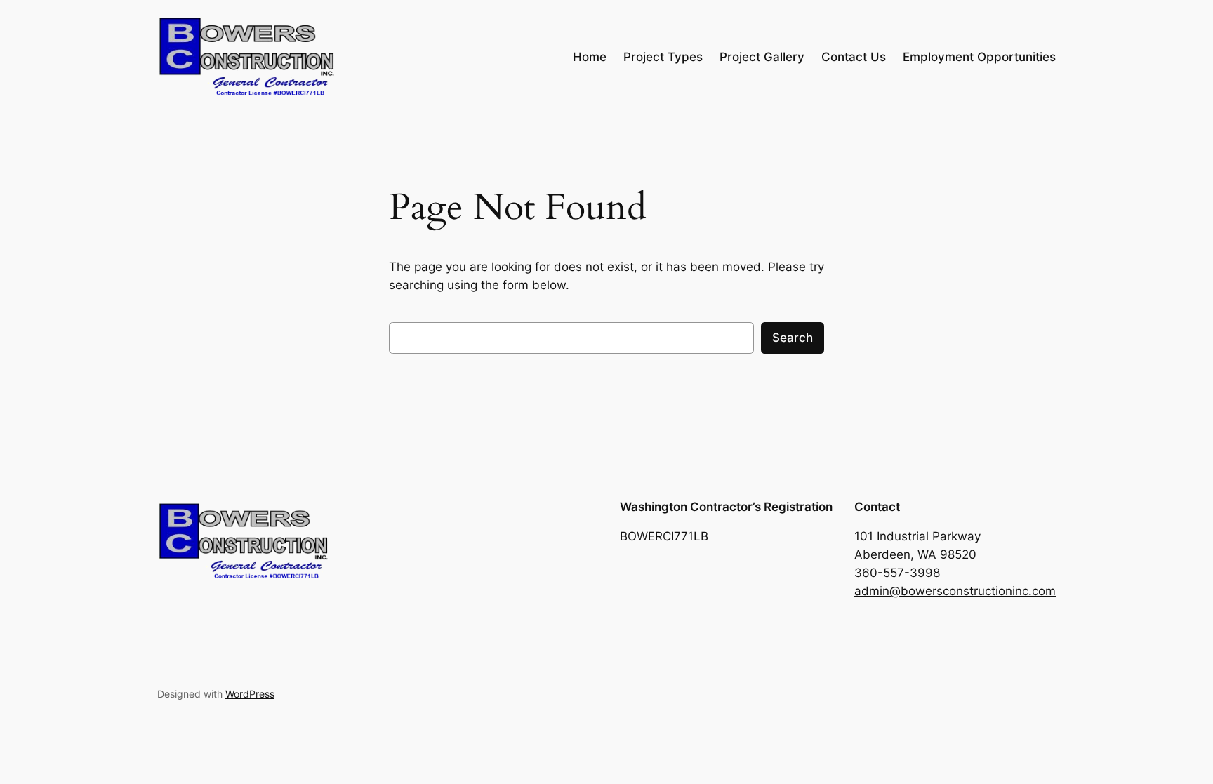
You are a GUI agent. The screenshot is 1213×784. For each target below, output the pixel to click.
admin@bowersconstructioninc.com (955, 591)
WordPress (249, 694)
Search (792, 338)
